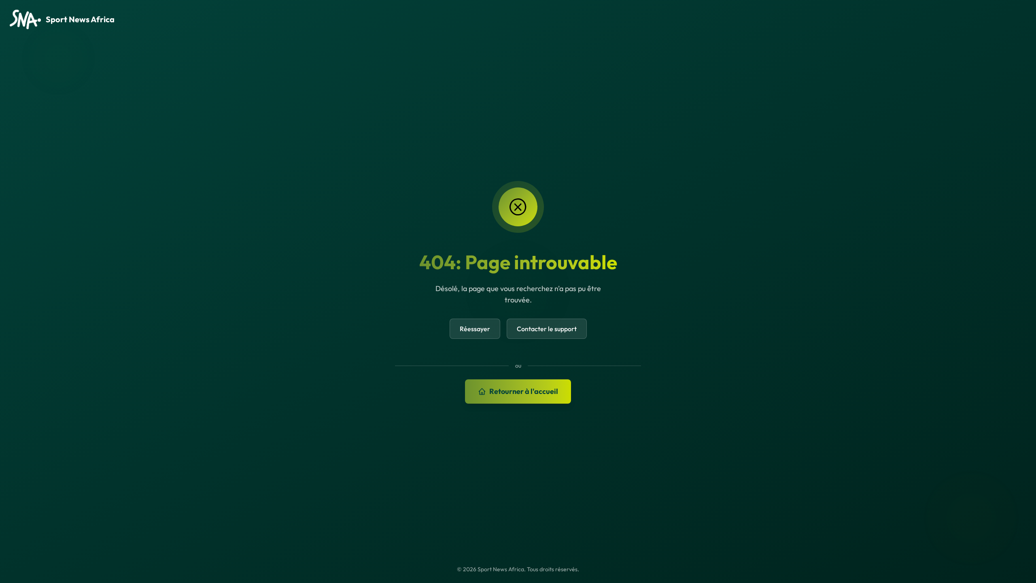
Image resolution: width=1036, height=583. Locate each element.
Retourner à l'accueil (523, 391)
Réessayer (475, 329)
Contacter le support (547, 329)
